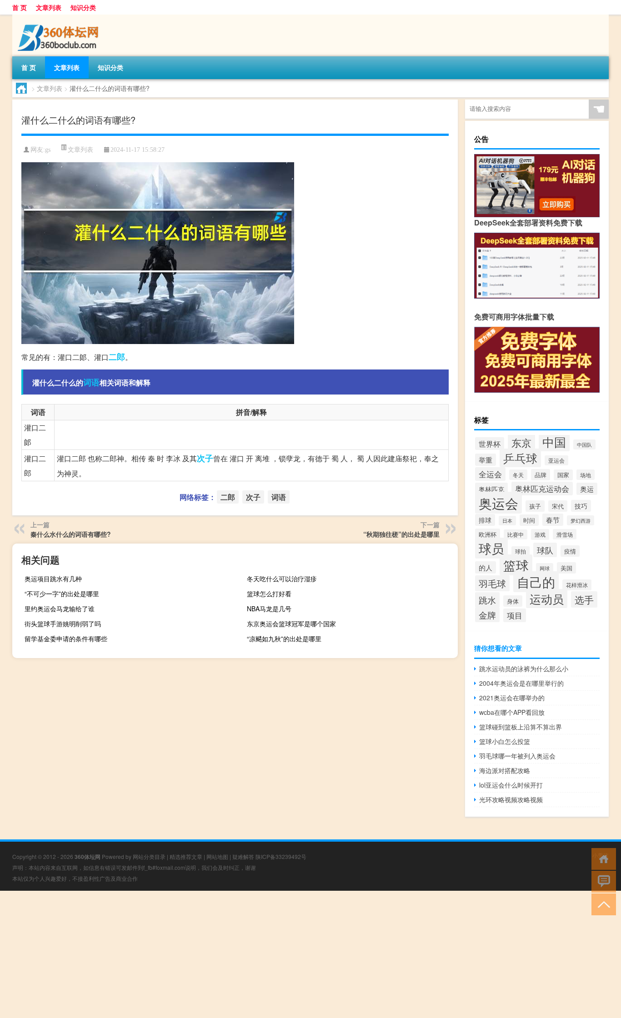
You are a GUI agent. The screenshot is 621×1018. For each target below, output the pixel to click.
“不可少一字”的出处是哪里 (62, 593)
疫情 (570, 551)
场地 (585, 475)
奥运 (587, 489)
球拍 (520, 551)
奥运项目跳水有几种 (53, 578)
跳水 (487, 600)
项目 (514, 615)
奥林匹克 (491, 489)
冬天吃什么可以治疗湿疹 (282, 578)
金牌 (487, 615)
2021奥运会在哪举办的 (512, 697)
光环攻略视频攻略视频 (511, 799)
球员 (491, 548)
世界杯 (490, 444)
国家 (563, 475)
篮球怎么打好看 (269, 593)
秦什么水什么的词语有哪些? (70, 534)
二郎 (117, 357)
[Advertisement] (273, 954)
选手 (584, 599)
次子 (205, 458)
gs (47, 149)
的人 (485, 567)
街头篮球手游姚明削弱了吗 (63, 623)
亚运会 (556, 460)
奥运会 (498, 502)
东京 (521, 442)
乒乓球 (520, 458)
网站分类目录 (149, 856)
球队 (545, 550)
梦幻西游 (581, 520)
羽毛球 (492, 583)
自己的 (536, 582)
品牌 (540, 474)
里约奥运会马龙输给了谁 (60, 608)
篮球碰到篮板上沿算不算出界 (520, 726)
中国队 (584, 444)
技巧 (581, 505)
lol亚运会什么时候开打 (511, 784)
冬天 (518, 475)
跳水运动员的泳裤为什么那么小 (523, 668)
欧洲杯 (487, 534)
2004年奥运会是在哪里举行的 (521, 683)
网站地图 (217, 856)
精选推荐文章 (186, 856)
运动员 (547, 598)
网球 (545, 568)
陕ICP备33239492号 (280, 856)
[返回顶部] (601, 903)
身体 (513, 601)
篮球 (516, 565)
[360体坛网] (60, 17)
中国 (554, 441)
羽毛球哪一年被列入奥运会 (517, 755)
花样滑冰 (577, 585)
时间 (529, 520)
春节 (553, 519)
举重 (485, 459)
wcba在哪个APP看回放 (512, 712)
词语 (91, 382)
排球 (485, 519)
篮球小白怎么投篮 (504, 741)
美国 (566, 568)
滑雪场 (564, 534)
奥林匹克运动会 (542, 488)
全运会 (490, 474)
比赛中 (515, 534)
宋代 (558, 506)
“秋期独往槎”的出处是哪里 (401, 534)
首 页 (19, 7)
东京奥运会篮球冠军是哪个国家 (291, 623)
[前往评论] (601, 881)
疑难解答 (243, 856)
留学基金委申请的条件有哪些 (66, 638)
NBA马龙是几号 (269, 608)
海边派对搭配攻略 (504, 770)
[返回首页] (601, 858)
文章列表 (48, 7)
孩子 (535, 506)
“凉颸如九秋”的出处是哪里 (284, 638)
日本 (507, 520)
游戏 (540, 534)
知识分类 (83, 7)
